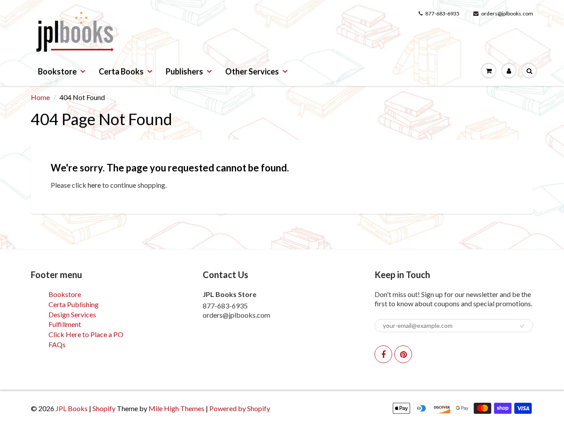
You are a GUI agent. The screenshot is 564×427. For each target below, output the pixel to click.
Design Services (72, 314)
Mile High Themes (176, 408)
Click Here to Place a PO (85, 334)
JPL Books (72, 408)
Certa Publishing (73, 304)
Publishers (184, 71)
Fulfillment (64, 324)
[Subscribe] (522, 326)
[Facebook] (383, 354)
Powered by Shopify (239, 408)
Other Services (252, 71)
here (94, 185)
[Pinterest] (403, 354)
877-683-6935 (442, 13)
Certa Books (121, 71)
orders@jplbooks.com (507, 13)
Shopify (104, 408)
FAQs (57, 344)
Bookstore (57, 71)
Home (40, 97)
